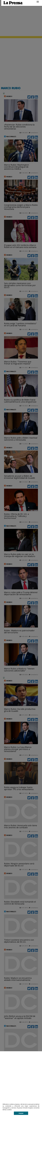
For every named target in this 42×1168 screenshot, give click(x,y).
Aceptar (21, 1113)
